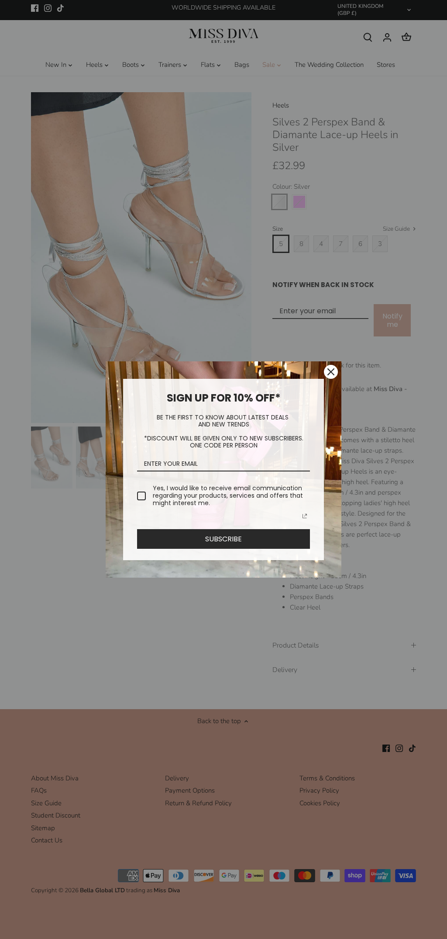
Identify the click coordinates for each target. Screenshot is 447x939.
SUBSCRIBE (223, 539)
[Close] (330, 371)
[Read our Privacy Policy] (304, 516)
